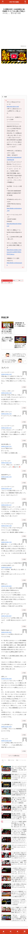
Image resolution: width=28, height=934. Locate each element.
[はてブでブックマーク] (17, 605)
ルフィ (16, 280)
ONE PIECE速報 (14, 2)
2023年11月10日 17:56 (6, 488)
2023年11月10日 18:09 (6, 726)
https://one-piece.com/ (13, 106)
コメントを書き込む (14, 755)
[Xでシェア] (5, 601)
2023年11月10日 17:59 (6, 542)
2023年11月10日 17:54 (6, 462)
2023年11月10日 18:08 (6, 678)
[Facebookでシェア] (5, 605)
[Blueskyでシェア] (17, 601)
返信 (24, 387)
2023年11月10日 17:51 (6, 427)
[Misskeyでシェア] (23, 601)
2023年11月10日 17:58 (6, 525)
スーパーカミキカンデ (7, 280)
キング (21, 280)
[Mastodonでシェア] (11, 601)
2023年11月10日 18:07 (6, 616)
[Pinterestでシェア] (8, 610)
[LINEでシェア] (23, 605)
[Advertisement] (14, 30)
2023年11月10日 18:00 (6, 567)
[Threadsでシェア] (11, 605)
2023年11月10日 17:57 (6, 505)
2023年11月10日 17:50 (6, 393)
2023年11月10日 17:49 (6, 374)
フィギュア (5, 282)
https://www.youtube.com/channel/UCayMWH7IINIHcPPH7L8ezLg (14, 252)
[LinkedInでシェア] (14, 610)
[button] (25, 482)
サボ (11, 282)
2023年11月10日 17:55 (6, 476)
